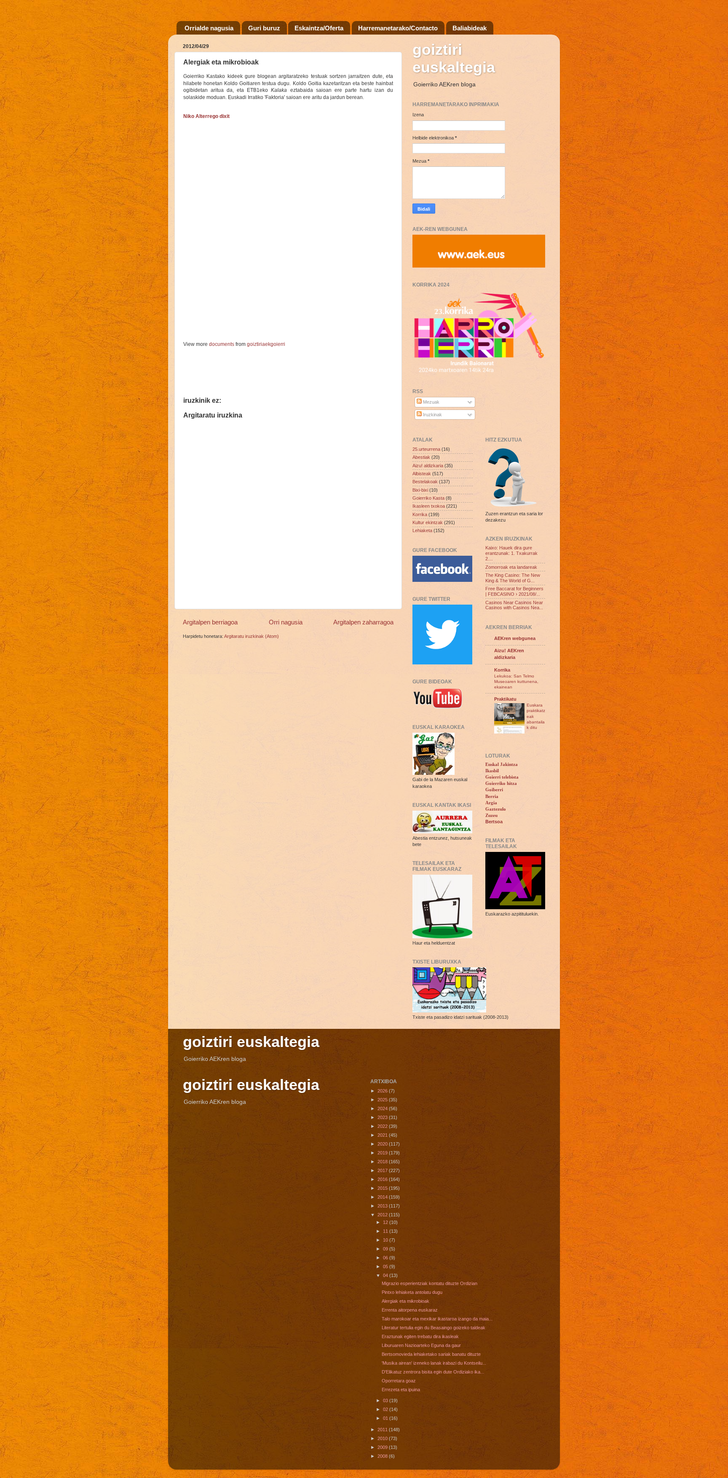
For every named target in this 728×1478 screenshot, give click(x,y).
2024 (383, 1108)
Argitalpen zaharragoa (363, 622)
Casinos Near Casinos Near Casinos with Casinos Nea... (514, 605)
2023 (383, 1117)
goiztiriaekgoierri (266, 344)
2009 (383, 1447)
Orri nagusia (285, 622)
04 (386, 1275)
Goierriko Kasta (428, 498)
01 (386, 1418)
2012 (383, 1214)
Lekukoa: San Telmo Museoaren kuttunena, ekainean (516, 682)
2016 (383, 1179)
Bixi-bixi (420, 490)
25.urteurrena (426, 449)
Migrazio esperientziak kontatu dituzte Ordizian (429, 1283)
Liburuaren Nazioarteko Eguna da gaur (421, 1345)
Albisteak (421, 473)
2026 (383, 1090)
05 (386, 1266)
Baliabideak (469, 28)
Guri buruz (264, 28)
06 (386, 1257)
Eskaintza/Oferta (318, 28)
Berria (491, 796)
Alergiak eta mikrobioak (405, 1301)
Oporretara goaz (399, 1380)
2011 (383, 1429)
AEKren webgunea (514, 638)
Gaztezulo (495, 808)
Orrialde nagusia (209, 28)
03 (386, 1400)
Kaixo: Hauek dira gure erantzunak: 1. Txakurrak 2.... (511, 553)
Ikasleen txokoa (428, 506)
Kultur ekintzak (427, 522)
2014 (383, 1197)
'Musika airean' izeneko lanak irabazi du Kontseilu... (434, 1363)
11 (386, 1231)
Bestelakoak (425, 481)
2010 (383, 1438)
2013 (383, 1205)
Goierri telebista (502, 776)
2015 (383, 1188)
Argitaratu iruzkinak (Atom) (251, 636)
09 (386, 1248)
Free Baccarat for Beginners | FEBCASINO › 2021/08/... (514, 591)
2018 (383, 1161)
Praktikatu (505, 699)
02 (386, 1409)
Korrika (419, 514)
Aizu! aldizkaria (427, 465)
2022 (383, 1126)
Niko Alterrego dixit (206, 116)
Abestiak (421, 457)
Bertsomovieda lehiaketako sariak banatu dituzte (431, 1354)
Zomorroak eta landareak (511, 567)
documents (221, 344)
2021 (383, 1135)
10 (386, 1239)
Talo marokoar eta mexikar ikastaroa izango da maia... (437, 1318)
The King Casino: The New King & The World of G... (512, 578)
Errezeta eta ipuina (401, 1389)
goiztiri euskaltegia (453, 58)
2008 (383, 1456)
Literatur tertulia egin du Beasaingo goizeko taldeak (433, 1327)
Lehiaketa (422, 530)
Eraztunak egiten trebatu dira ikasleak (420, 1336)
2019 (383, 1152)
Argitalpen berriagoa (210, 622)
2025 (383, 1099)
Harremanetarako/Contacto (398, 28)
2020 (383, 1143)
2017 (383, 1170)
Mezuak (430, 401)
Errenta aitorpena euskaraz (410, 1309)
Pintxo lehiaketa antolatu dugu (412, 1292)
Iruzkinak (432, 414)
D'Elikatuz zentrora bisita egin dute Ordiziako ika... (433, 1371)
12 (386, 1222)
